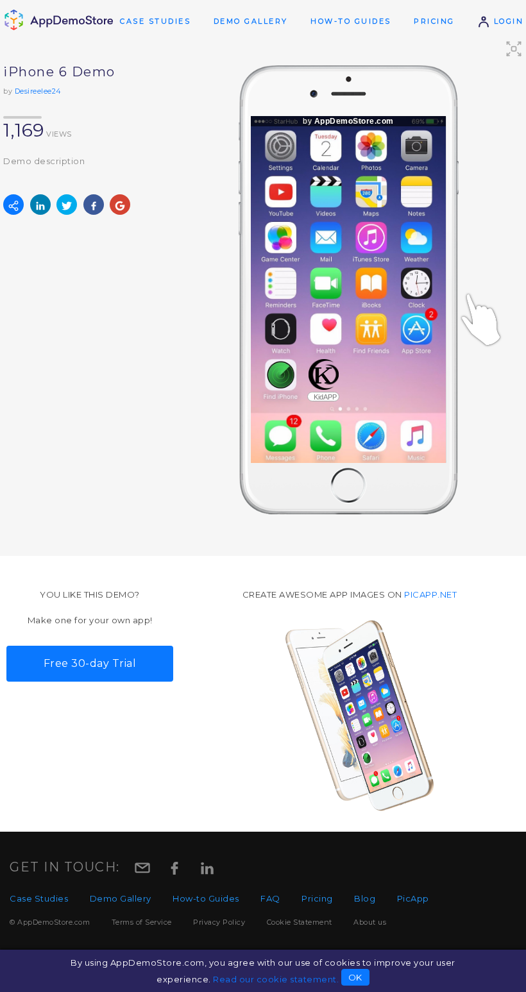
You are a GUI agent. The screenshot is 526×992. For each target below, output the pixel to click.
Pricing (434, 21)
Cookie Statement (299, 922)
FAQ (270, 898)
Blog (364, 898)
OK (355, 977)
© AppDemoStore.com (50, 922)
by (348, 121)
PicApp (413, 898)
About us (369, 922)
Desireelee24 (38, 91)
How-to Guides (350, 21)
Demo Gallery (251, 21)
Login (506, 21)
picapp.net (430, 594)
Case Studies (155, 21)
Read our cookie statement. (276, 979)
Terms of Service (142, 922)
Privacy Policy (219, 922)
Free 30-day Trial (90, 663)
